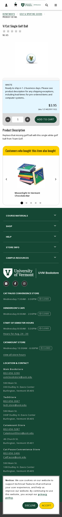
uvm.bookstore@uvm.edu (17, 377)
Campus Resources (17, 257)
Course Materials (17, 215)
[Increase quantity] (27, 119)
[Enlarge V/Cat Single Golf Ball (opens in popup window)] (31, 58)
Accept (46, 505)
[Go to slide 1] (22, 203)
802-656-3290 (11, 373)
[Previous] (6, 179)
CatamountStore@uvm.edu (18, 433)
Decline (30, 505)
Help (9, 236)
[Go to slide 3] (31, 203)
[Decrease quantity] (7, 119)
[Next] (55, 179)
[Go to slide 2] (26, 203)
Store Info (12, 247)
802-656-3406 (11, 453)
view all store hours (14, 354)
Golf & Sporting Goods (31, 14)
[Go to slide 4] (36, 203)
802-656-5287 (11, 429)
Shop (9, 226)
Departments (9, 14)
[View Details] (31, 173)
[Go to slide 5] (40, 203)
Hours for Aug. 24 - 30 (15, 333)
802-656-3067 (11, 401)
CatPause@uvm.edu (14, 457)
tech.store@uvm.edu (15, 405)
